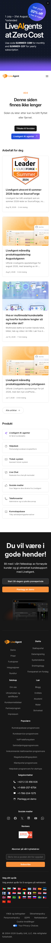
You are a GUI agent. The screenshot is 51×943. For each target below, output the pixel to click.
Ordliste (38, 693)
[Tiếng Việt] (4, 901)
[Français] (9, 893)
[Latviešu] (39, 893)
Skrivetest (38, 710)
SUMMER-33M (24, 42)
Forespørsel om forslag (37, 671)
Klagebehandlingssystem (25, 757)
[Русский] (24, 897)
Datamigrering (38, 654)
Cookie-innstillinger (25, 921)
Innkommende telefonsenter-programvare (25, 751)
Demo (13, 650)
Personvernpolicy (12, 917)
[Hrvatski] (14, 893)
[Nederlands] (44, 893)
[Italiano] (24, 893)
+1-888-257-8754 (26, 787)
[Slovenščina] (34, 897)
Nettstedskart (40, 917)
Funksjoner (13, 661)
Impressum (13, 714)
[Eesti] (44, 889)
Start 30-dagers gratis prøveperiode (25, 581)
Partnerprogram (13, 708)
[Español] (39, 889)
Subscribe (25, 864)
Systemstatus (38, 660)
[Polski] (9, 897)
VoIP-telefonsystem (26, 739)
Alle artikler (11, 410)
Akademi (38, 699)
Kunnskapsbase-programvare (25, 728)
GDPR (27, 917)
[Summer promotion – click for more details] (25, 35)
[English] (34, 889)
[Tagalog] (44, 897)
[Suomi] (4, 893)
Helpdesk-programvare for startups (25, 768)
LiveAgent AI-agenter (23, 136)
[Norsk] (4, 897)
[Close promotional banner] (48, 3)
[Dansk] (19, 889)
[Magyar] (19, 893)
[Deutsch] (24, 889)
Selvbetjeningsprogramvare (25, 745)
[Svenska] (39, 897)
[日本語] (29, 893)
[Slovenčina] (29, 897)
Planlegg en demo (25, 589)
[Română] (19, 897)
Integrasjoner (13, 667)
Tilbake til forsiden (25, 128)
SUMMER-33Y (18, 46)
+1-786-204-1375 (26, 793)
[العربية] (4, 889)
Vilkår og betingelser (15, 913)
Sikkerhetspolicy (37, 913)
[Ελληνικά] (29, 889)
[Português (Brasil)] (14, 897)
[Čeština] (14, 889)
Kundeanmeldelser (13, 702)
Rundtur (13, 673)
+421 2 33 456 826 (27, 781)
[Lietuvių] (34, 893)
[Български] (9, 889)
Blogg (38, 687)
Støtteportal (37, 648)
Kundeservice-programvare (25, 733)
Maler (38, 704)
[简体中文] (9, 901)
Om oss (13, 687)
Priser (13, 656)
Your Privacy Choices (28, 925)
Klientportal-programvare (25, 763)
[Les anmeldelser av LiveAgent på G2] (25, 834)
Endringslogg (38, 665)
